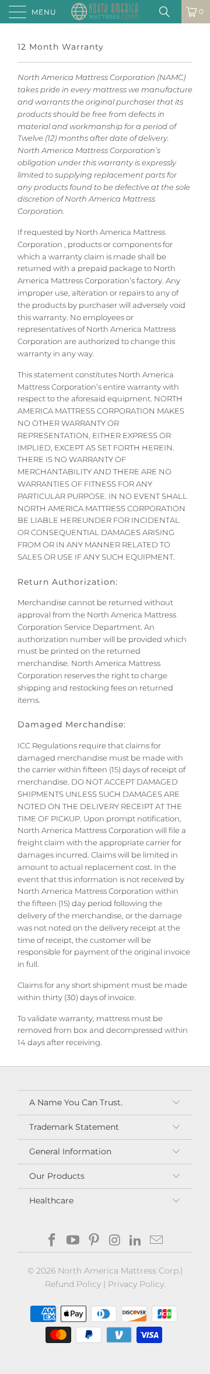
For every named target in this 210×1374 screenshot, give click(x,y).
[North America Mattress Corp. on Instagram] (115, 1241)
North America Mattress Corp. (119, 1270)
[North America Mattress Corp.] (105, 11)
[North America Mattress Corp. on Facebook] (52, 1241)
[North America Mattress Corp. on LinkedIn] (136, 1241)
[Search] (168, 11)
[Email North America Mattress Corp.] (156, 1241)
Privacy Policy (136, 1284)
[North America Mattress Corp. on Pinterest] (94, 1241)
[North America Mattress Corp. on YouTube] (73, 1241)
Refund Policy (73, 1284)
